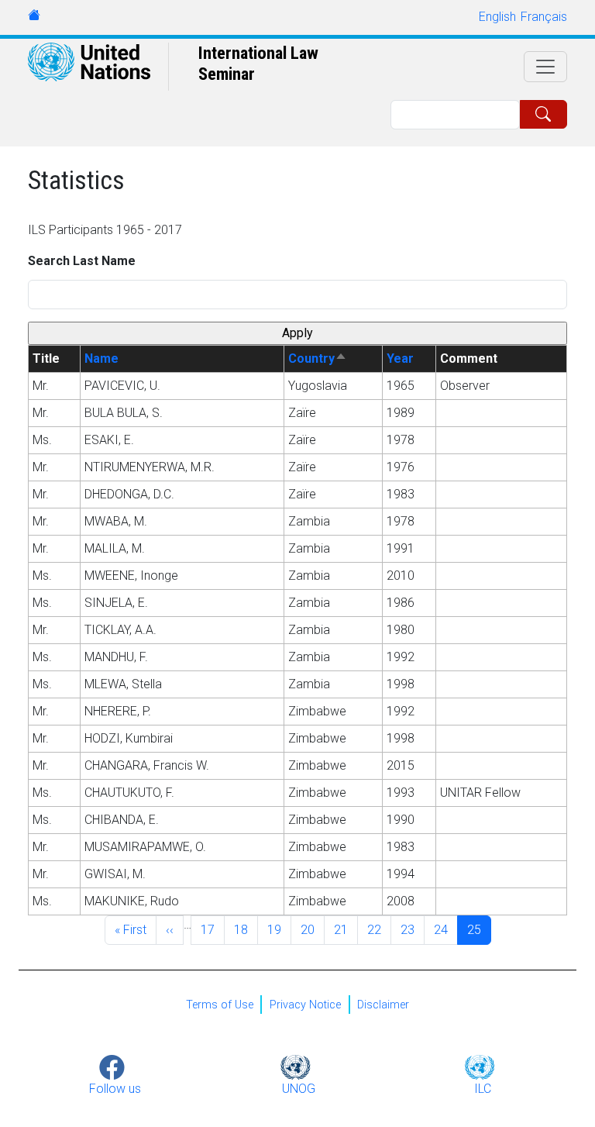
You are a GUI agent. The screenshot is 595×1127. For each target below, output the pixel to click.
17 (212, 929)
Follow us (115, 1088)
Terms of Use (219, 1005)
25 (478, 929)
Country (317, 358)
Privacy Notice (305, 1005)
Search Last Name (82, 260)
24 (445, 929)
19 (279, 929)
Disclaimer (383, 1005)
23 (412, 929)
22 (378, 929)
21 (345, 929)
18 (245, 929)
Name (101, 358)
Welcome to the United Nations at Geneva (34, 15)
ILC (482, 1088)
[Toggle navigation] (545, 66)
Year (400, 358)
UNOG (298, 1088)
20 (312, 929)
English (497, 16)
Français (544, 16)
